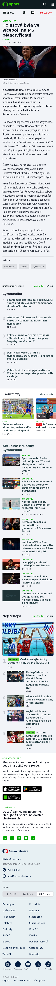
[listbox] (28, 894)
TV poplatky (8, 916)
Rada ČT (33, 929)
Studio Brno (35, 916)
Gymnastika (9, 20)
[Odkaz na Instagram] (5, 838)
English (5, 980)
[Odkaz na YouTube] (26, 838)
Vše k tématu (47, 394)
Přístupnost (39, 980)
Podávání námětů (38, 941)
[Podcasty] (24, 12)
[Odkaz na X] (19, 838)
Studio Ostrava (37, 922)
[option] (11, 894)
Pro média (34, 904)
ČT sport (6, 39)
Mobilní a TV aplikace (13, 947)
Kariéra (33, 935)
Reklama (34, 910)
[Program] (32, 12)
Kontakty (34, 954)
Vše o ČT (6, 954)
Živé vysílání (8, 910)
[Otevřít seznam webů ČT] (52, 4)
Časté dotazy (36, 947)
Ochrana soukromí (21, 980)
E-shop (6, 941)
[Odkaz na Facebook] (12, 838)
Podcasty (7, 929)
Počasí (5, 935)
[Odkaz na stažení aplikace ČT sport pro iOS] (11, 789)
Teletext (7, 922)
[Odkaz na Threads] (33, 838)
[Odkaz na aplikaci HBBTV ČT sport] (11, 797)
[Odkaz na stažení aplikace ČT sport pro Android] (32, 789)
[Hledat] (45, 4)
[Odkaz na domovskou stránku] (15, 4)
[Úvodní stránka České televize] (15, 851)
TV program (8, 904)
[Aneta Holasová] (28, 62)
